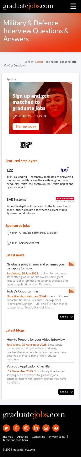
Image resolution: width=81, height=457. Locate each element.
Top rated (51, 61)
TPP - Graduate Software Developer (35, 232)
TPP (10, 170)
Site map (8, 436)
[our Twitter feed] (6, 428)
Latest (39, 61)
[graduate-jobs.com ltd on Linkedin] (36, 428)
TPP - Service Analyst (25, 242)
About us (22, 436)
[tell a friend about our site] (46, 428)
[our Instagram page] (26, 428)
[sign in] (56, 428)
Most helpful (68, 61)
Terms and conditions (15, 440)
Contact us (38, 436)
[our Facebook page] (16, 428)
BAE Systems (16, 199)
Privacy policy (57, 436)
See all (64, 316)
